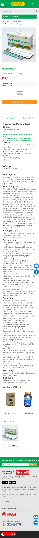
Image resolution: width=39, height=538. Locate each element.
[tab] (10, 118)
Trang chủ (6, 22)
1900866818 (10, 534)
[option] (19, 44)
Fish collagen (28, 413)
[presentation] (10, 118)
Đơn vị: (4, 93)
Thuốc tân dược (16, 22)
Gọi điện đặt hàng (19, 102)
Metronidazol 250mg (9, 68)
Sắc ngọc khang (10, 413)
